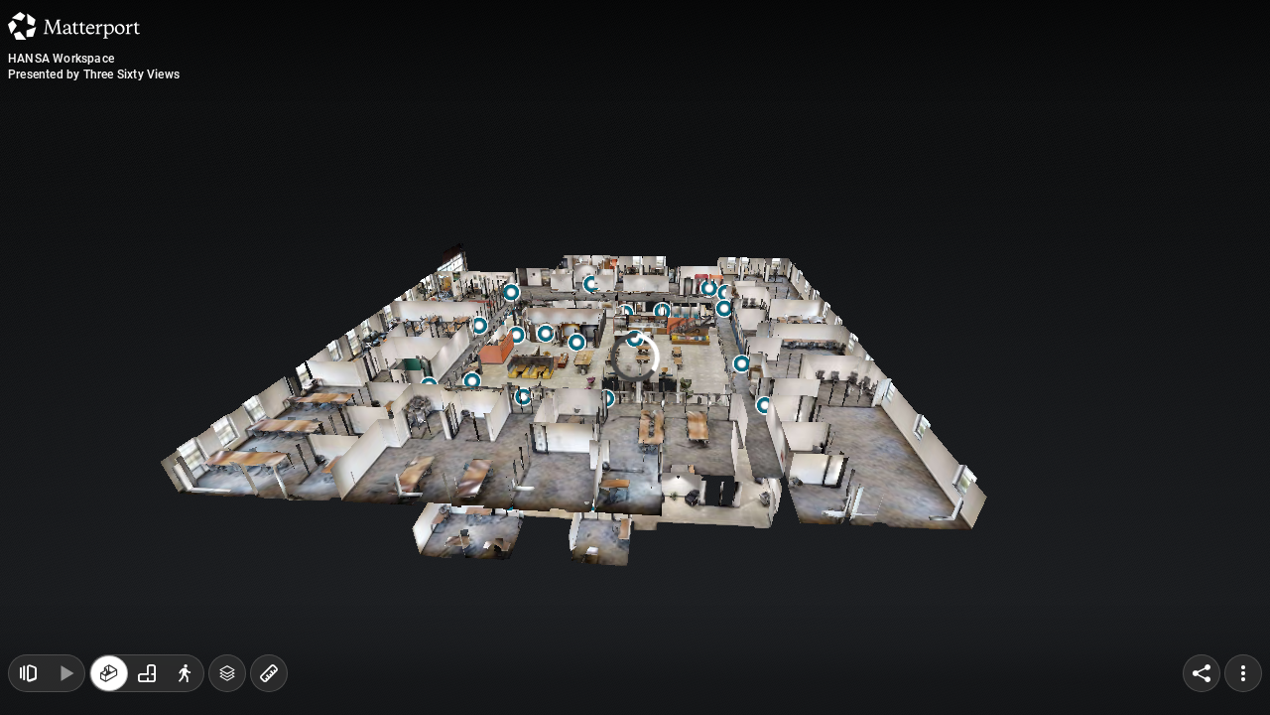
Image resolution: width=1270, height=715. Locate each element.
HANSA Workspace (61, 59)
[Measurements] (269, 673)
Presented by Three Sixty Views (94, 74)
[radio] (109, 673)
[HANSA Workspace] (635, 357)
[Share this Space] (1201, 673)
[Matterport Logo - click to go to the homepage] (74, 26)
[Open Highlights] (28, 673)
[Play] (65, 673)
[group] (146, 673)
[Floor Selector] (227, 673)
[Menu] (1243, 673)
